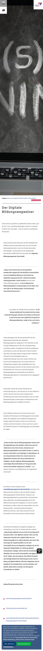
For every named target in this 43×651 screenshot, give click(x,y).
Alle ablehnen (9, 644)
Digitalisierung (36, 200)
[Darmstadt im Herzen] (38, 4)
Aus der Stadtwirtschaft (15, 198)
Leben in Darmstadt (30, 198)
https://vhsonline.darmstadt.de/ (16, 608)
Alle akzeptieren (24, 644)
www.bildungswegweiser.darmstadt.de (16, 489)
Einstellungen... (9, 647)
